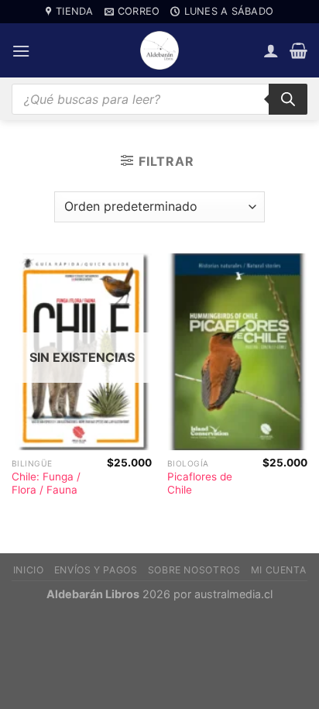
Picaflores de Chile (199, 483)
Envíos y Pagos (96, 570)
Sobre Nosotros (194, 570)
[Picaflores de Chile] (237, 351)
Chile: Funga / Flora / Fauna (46, 483)
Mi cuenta (279, 570)
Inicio (28, 570)
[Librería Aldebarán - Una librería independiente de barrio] (159, 50)
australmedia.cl (233, 594)
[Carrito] (298, 50)
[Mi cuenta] (271, 50)
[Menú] (21, 51)
